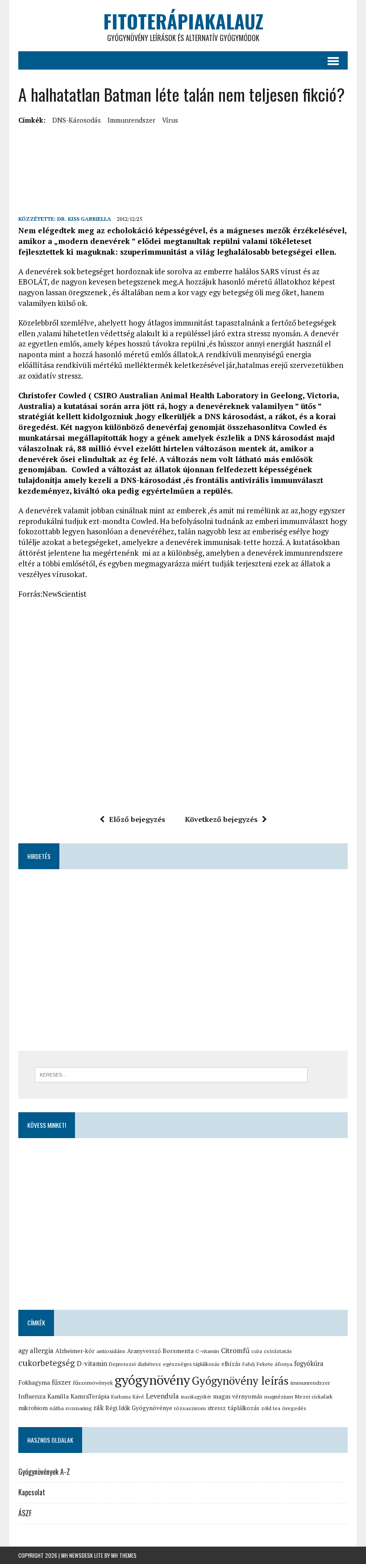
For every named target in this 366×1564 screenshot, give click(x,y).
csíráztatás (278, 1351)
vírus (170, 120)
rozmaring (79, 1408)
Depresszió (122, 1364)
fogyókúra (308, 1363)
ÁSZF (25, 1513)
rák (99, 1407)
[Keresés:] (171, 1074)
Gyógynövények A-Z (44, 1471)
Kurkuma (121, 1397)
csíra (256, 1351)
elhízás (231, 1364)
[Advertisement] (180, 148)
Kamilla (58, 1396)
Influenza (32, 1396)
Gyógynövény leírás (240, 1380)
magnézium (278, 1396)
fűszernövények (93, 1383)
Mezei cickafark (314, 1396)
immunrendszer (131, 120)
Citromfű (235, 1350)
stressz (217, 1408)
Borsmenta (178, 1351)
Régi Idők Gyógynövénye (138, 1408)
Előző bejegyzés (137, 819)
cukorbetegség (46, 1362)
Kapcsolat (31, 1492)
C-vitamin (207, 1351)
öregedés (294, 1408)
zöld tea (270, 1408)
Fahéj (248, 1364)
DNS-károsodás (76, 120)
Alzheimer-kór (75, 1351)
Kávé (138, 1396)
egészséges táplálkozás (191, 1364)
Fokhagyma (34, 1382)
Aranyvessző (144, 1351)
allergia (42, 1350)
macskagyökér (196, 1397)
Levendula (162, 1395)
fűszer (61, 1382)
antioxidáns (110, 1351)
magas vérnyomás (237, 1396)
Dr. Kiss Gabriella (84, 218)
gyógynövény (152, 1379)
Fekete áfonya (274, 1364)
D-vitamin (92, 1363)
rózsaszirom (190, 1408)
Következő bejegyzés (221, 819)
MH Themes (124, 1555)
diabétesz (149, 1364)
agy (23, 1350)
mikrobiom (33, 1408)
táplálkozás (243, 1408)
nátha (57, 1408)
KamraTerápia (90, 1396)
